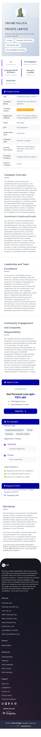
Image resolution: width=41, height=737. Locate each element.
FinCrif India (16, 723)
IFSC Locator (6, 668)
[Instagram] (15, 704)
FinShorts (5, 661)
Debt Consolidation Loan (11, 634)
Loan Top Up (6, 611)
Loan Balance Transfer (10, 630)
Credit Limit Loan (8, 626)
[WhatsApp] (3, 704)
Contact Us (6, 691)
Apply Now (19, 411)
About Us (5, 684)
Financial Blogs (7, 657)
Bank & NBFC (6, 645)
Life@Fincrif (6, 687)
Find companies (7, 664)
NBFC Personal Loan (9, 615)
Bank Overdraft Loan (9, 618)
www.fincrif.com (26, 726)
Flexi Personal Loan (9, 622)
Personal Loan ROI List (10, 607)
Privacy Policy (7, 695)
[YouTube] (6, 704)
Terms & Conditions (9, 699)
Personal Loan (7, 603)
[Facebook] (9, 704)
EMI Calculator (7, 672)
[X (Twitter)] (12, 704)
